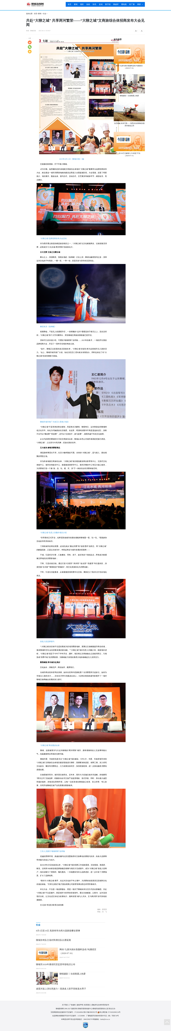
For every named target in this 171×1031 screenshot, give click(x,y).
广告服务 (72, 1005)
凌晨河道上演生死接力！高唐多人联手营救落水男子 (61, 988)
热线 (88, 4)
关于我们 (65, 1005)
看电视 (124, 4)
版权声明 (80, 1005)
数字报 (108, 4)
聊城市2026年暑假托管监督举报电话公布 (55, 964)
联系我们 (87, 1005)
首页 (69, 4)
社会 (44, 13)
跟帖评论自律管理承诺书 (100, 1005)
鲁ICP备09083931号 (90, 1012)
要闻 (75, 4)
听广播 (132, 4)
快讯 (94, 4)
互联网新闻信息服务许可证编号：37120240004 (67, 1012)
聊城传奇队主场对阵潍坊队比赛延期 (53, 940)
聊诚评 (116, 4)
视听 (82, 4)
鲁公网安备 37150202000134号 (109, 1012)
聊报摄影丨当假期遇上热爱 (129, 96)
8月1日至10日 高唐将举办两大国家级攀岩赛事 (58, 930)
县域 (101, 4)
